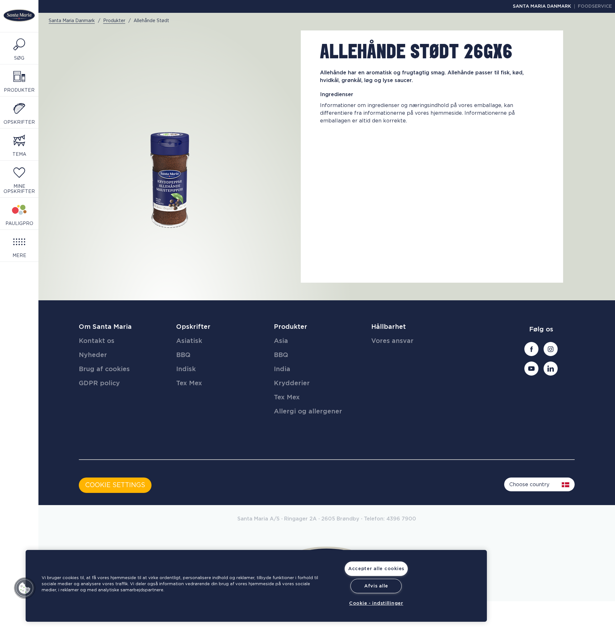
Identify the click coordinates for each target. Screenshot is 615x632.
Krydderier (292, 383)
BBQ (183, 355)
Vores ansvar (392, 341)
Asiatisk (189, 341)
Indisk (186, 369)
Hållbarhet (388, 327)
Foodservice (595, 6)
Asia (281, 341)
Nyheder (93, 355)
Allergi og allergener (308, 411)
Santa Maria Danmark (542, 6)
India (282, 369)
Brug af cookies (104, 369)
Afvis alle (376, 586)
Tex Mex (189, 383)
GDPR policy (99, 383)
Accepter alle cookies (376, 568)
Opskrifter (193, 327)
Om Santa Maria (105, 327)
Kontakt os (96, 341)
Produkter (290, 327)
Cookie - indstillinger (376, 603)
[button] (24, 588)
